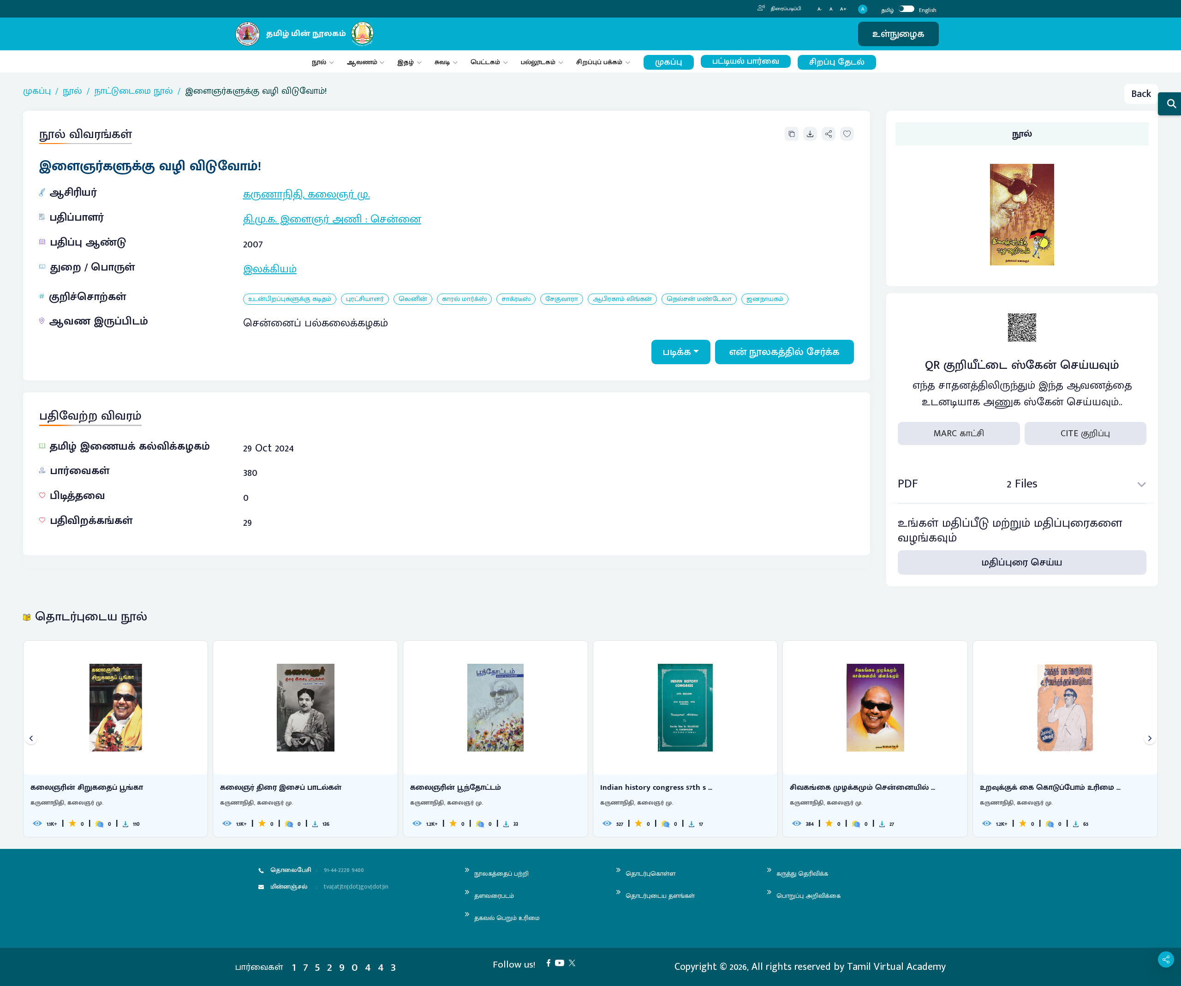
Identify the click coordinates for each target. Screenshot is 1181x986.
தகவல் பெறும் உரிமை (507, 918)
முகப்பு (668, 62)
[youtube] (562, 962)
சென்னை (395, 219)
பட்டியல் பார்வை (745, 61)
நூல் (319, 62)
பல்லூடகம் (538, 62)
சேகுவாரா (561, 299)
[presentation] (31, 739)
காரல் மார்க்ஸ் (464, 299)
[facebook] (551, 962)
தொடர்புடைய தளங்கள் (660, 896)
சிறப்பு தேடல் (837, 62)
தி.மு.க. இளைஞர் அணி (302, 219)
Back (1141, 93)
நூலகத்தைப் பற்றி (501, 873)
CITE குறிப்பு (1085, 433)
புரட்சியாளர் (365, 299)
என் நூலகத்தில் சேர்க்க (784, 352)
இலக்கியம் (270, 269)
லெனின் (413, 299)
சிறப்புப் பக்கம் (599, 62)
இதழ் (405, 62)
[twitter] (574, 962)
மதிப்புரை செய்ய (1022, 562)
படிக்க (677, 352)
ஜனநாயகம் (764, 299)
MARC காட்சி (959, 433)
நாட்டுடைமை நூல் (133, 91)
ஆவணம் (363, 62)
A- (819, 9)
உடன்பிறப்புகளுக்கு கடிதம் (289, 299)
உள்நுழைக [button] (898, 33)
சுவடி (442, 62)
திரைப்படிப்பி (785, 9)
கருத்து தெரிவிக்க (802, 873)
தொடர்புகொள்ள (650, 873)
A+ (843, 9)
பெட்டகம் (485, 62)
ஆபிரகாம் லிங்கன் (622, 299)
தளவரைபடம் (494, 896)
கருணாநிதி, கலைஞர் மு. (306, 194)
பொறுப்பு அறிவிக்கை (808, 896)
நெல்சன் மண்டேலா (699, 299)
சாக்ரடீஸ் (516, 299)
